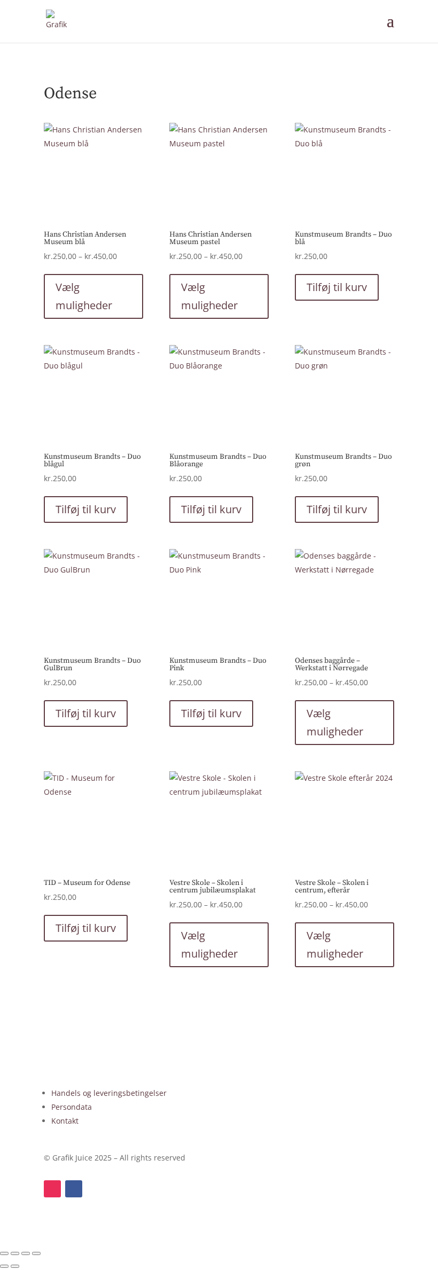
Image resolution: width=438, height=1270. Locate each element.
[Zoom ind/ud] (4, 1253)
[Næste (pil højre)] (15, 1266)
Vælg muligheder (84, 296)
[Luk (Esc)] (36, 1253)
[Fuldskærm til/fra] (15, 1253)
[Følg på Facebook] (73, 1188)
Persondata (71, 1107)
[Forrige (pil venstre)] (4, 1266)
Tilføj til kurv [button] (337, 287)
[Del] (25, 1253)
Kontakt (65, 1121)
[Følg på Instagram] (52, 1188)
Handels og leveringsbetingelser (109, 1093)
